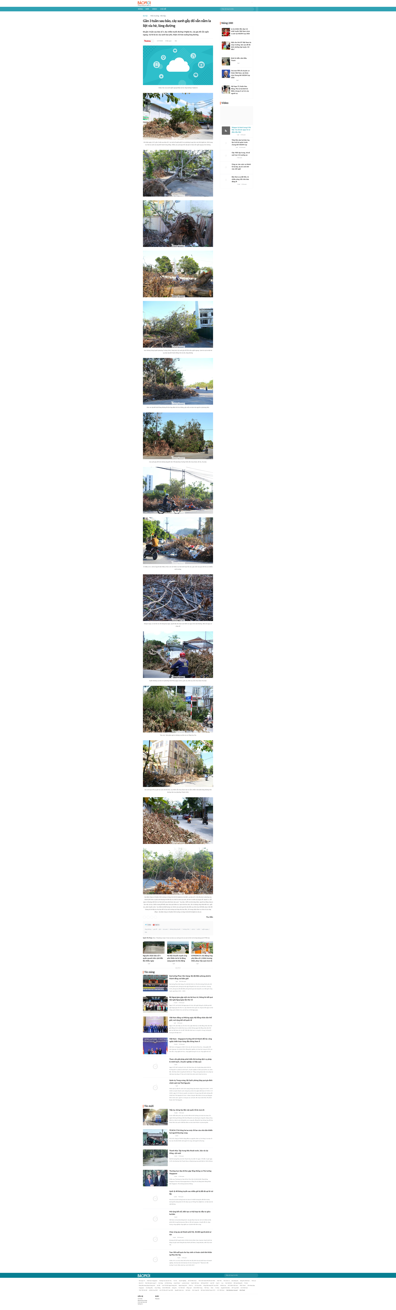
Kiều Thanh (243, 1285)
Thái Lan (254, 1280)
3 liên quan (181, 1112)
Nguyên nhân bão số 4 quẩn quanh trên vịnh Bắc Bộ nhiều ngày (153, 958)
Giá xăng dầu (149, 1288)
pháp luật (189, 1288)
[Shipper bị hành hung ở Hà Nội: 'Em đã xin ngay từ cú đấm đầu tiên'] (226, 130)
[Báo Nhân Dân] (145, 963)
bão (146, 932)
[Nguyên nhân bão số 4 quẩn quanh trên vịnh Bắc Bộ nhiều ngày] (154, 947)
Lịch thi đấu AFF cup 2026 (166, 1290)
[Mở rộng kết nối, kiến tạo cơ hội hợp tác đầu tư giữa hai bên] (155, 1218)
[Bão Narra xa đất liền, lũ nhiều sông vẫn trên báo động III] (226, 180)
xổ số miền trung (198, 1288)
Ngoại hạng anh (183, 1285)
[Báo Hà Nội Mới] (169, 963)
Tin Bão (149, 924)
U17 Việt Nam (220, 1290)
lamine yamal (185, 1283)
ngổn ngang (205, 929)
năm (212, 1288)
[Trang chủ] (144, 3)
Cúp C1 (217, 1283)
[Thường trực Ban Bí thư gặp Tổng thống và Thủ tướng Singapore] (155, 1178)
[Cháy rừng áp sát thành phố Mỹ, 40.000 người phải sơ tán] (155, 1239)
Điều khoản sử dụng (142, 1300)
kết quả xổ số (204, 1283)
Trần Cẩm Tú (226, 1280)
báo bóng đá (235, 1280)
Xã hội (145, 16)
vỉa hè (193, 929)
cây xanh (165, 929)
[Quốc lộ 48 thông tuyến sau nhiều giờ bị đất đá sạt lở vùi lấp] (155, 1198)
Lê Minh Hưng (168, 1283)
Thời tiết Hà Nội (143, 1290)
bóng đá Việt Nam (245, 1280)
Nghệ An (157, 924)
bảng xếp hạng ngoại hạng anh (147, 1285)
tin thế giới (182, 1288)
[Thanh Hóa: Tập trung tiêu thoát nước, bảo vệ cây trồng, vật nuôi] (155, 1157)
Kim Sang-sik (195, 1290)
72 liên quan (181, 1002)
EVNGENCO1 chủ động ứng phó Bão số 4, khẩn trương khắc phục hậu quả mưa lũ (202, 958)
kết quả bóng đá (238, 1283)
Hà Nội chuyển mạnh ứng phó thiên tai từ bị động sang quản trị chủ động (177, 958)
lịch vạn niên (198, 1285)
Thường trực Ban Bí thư (165, 1280)
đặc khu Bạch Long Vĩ (150, 1283)
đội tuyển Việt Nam (233, 1285)
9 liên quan (180, 1196)
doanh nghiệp (182, 1280)
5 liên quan (181, 1156)
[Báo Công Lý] (171, 1197)
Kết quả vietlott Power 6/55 (208, 1290)
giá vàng (160, 1283)
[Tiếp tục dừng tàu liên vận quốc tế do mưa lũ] (155, 1117)
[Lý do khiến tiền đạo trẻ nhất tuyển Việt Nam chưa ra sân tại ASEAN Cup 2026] (226, 32)
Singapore (141, 1288)
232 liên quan (242, 147)
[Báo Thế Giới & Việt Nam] (170, 1002)
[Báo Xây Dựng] (171, 1136)
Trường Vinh (186, 929)
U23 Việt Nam (244, 1288)
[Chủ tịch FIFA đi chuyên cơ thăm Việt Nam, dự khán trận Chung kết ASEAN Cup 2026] (226, 74)
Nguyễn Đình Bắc (225, 1288)
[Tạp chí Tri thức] (233, 147)
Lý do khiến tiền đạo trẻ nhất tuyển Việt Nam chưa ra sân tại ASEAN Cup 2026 (240, 31)
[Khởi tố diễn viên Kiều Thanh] (226, 61)
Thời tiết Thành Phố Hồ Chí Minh (207, 1280)
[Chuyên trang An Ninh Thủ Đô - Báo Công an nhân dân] (170, 1237)
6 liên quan (168, 41)
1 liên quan (184, 1257)
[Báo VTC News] (233, 36)
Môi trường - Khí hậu (158, 16)
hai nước (188, 1290)
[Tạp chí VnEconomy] (171, 1044)
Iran (222, 1283)
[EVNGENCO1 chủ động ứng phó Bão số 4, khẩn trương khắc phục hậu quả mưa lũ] (202, 947)
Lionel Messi (177, 1283)
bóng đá (174, 1288)
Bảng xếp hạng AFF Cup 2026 (210, 1285)
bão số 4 (141, 1283)
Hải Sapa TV (142, 1280)
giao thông (157, 1288)
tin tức (175, 1280)
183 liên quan (180, 1237)
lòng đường (148, 929)
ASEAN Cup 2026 (153, 1290)
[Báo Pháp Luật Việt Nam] (171, 1064)
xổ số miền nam (192, 1280)
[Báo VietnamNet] (171, 1176)
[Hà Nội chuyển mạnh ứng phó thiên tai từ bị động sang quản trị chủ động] (178, 947)
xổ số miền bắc (166, 1288)
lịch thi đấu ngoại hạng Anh (169, 1285)
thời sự (191, 1285)
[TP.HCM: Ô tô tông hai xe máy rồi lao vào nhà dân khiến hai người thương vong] (155, 1137)
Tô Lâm (246, 1283)
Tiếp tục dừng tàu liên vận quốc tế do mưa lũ (186, 1110)
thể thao (206, 1288)
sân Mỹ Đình (228, 1283)
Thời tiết (219, 1280)
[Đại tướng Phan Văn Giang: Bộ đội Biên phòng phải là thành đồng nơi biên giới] (155, 983)
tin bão (217, 1288)
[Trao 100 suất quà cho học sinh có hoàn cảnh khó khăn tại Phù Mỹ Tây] (155, 1259)
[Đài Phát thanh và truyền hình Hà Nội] (234, 184)
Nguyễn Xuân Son (179, 1290)
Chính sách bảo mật (142, 1302)
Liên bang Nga (251, 1285)
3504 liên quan (182, 981)
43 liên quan (182, 1044)
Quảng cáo (140, 1304)
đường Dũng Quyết (175, 929)
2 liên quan (179, 1023)
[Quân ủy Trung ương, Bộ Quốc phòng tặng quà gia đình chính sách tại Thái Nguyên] (155, 1087)
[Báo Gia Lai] (172, 1258)
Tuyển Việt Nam (195, 1283)
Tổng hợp (157, 1298)
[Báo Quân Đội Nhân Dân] (171, 981)
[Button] (257, 9)
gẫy (160, 929)
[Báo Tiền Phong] (147, 41)
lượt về (212, 1283)
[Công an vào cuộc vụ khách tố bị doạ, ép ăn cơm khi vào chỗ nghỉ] (226, 167)
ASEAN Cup (223, 1285)
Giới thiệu (140, 1298)
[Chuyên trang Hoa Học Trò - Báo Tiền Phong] (232, 52)
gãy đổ (155, 929)
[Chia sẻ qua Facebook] (144, 917)
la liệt (198, 929)
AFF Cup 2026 (235, 1288)
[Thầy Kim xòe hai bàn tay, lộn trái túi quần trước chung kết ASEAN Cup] (226, 143)
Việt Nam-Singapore (152, 1280)
